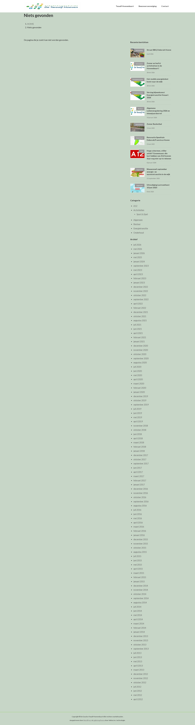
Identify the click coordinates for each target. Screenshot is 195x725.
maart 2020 (138, 383)
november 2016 (140, 493)
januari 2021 (139, 341)
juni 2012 (137, 691)
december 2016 (140, 489)
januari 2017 (139, 484)
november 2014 (140, 590)
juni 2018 (137, 434)
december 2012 (140, 674)
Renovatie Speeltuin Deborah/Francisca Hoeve (158, 138)
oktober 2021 (139, 316)
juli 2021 (137, 324)
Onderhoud (138, 232)
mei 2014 (137, 615)
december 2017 (140, 455)
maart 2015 (138, 573)
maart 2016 (138, 526)
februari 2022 (139, 307)
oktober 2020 (139, 354)
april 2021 (138, 333)
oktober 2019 (139, 400)
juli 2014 (137, 606)
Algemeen (138, 220)
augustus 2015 (140, 552)
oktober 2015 (139, 547)
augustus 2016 (140, 505)
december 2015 (140, 539)
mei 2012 (137, 695)
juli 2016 (137, 510)
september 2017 (141, 463)
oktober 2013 (139, 644)
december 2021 (140, 312)
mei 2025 (137, 257)
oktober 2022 (139, 295)
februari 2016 (139, 531)
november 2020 (140, 350)
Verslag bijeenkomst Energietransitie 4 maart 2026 (157, 95)
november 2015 (140, 543)
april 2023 (138, 274)
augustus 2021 (140, 320)
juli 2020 (137, 366)
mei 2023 (137, 270)
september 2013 (141, 648)
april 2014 (138, 619)
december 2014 (140, 585)
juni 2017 (137, 467)
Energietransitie (140, 228)
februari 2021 (139, 337)
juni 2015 (137, 560)
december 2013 (140, 636)
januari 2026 (139, 253)
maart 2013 (138, 669)
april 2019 (138, 421)
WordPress (87, 720)
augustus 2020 (140, 362)
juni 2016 (137, 514)
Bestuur (137, 224)
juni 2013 (137, 657)
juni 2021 (137, 328)
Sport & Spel (142, 214)
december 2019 (140, 396)
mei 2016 (137, 518)
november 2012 (140, 678)
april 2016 (138, 522)
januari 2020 (139, 392)
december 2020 (140, 345)
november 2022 (140, 291)
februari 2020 (139, 387)
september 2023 (141, 265)
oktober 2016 (139, 497)
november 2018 (140, 425)
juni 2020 (137, 371)
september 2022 (141, 299)
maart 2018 (138, 442)
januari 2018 (139, 451)
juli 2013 (137, 653)
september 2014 (141, 598)
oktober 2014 (139, 594)
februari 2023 (139, 278)
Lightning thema (99, 720)
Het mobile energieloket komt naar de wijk (157, 80)
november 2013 (140, 640)
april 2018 (138, 438)
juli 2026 (137, 244)
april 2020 (138, 379)
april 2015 (138, 568)
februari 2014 (139, 627)
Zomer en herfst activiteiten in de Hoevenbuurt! (154, 65)
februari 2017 (139, 480)
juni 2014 (137, 611)
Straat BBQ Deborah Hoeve (159, 50)
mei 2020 (137, 375)
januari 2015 (139, 581)
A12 (135, 206)
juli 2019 (137, 408)
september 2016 (141, 501)
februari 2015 (139, 577)
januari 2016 (139, 535)
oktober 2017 (139, 459)
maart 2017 (138, 476)
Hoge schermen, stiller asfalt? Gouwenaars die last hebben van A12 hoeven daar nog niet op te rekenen (159, 155)
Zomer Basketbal (154, 124)
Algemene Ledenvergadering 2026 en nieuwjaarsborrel (158, 111)
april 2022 (138, 303)
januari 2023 (139, 282)
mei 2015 (137, 564)
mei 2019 (137, 417)
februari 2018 (139, 446)
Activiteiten (138, 210)
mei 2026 (137, 249)
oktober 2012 (139, 682)
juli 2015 (137, 556)
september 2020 (141, 358)
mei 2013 (137, 661)
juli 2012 (137, 686)
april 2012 (138, 699)
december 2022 (140, 286)
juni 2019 (137, 413)
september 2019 (141, 404)
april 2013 (138, 665)
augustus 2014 (140, 602)
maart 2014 (138, 623)
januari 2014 (139, 632)
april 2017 (138, 472)
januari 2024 (139, 261)
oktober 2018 (139, 429)
